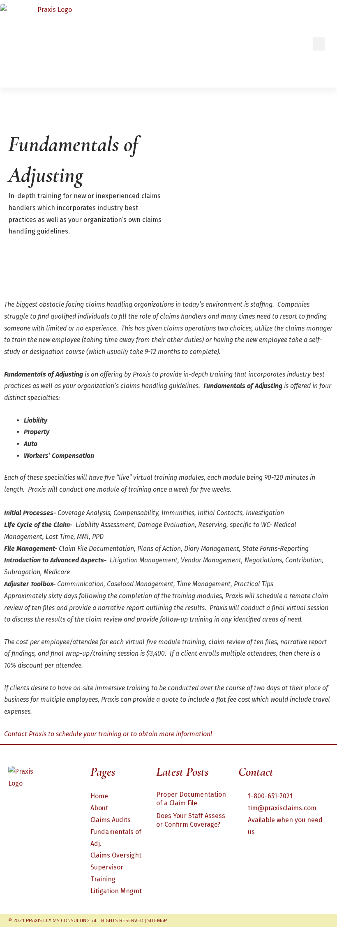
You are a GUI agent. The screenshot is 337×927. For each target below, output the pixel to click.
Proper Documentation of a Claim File (191, 799)
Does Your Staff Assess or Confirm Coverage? (190, 820)
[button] (319, 44)
